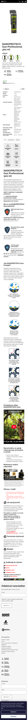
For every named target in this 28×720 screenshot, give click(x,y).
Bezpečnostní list (10, 565)
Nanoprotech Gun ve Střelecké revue (15, 492)
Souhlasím (13, 716)
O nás (2, 641)
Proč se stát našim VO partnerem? (9, 643)
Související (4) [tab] (11, 139)
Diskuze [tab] (18, 139)
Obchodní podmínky (6, 648)
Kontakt (3, 653)
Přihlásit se (6, 605)
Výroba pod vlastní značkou (8, 651)
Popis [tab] (5, 139)
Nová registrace (5, 700)
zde (2, 708)
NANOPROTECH (11, 83)
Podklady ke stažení (6, 646)
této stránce (13, 576)
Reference (3, 644)
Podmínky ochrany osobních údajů (9, 649)
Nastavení (13, 712)
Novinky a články (5, 639)
